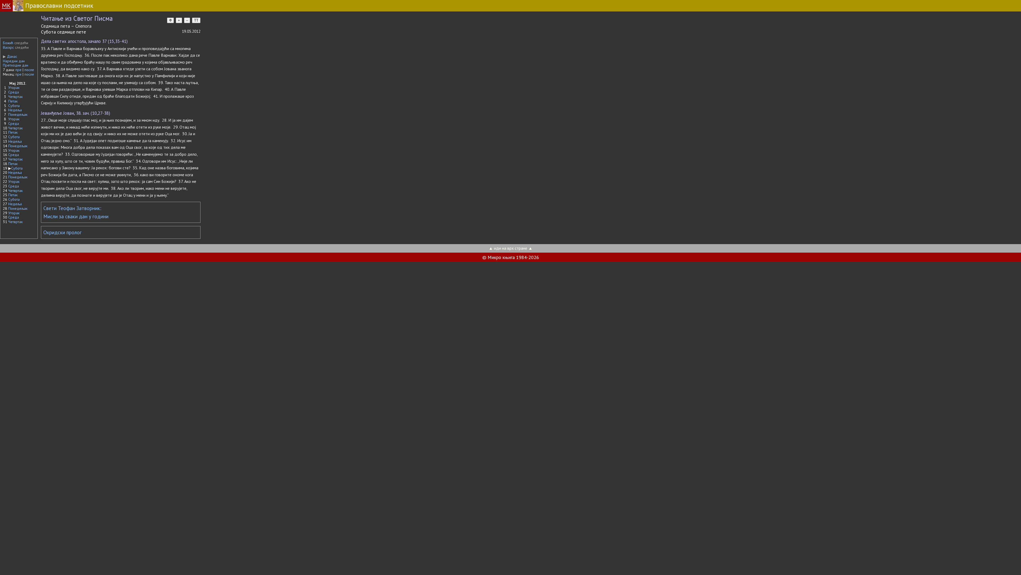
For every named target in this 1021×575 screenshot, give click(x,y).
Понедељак (17, 114)
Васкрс (8, 47)
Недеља (15, 110)
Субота (14, 105)
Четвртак (15, 96)
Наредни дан (14, 61)
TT (196, 20)
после (29, 69)
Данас (10, 56)
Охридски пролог (62, 232)
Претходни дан (15, 65)
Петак (13, 101)
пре (18, 69)
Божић (8, 42)
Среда (13, 92)
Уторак (13, 87)
